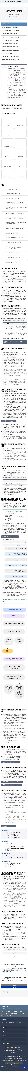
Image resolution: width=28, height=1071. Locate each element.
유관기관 (4, 1039)
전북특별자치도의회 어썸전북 (8, 1022)
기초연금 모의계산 (21, 1022)
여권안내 (16, 1012)
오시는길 (20, 1050)
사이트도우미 (10, 14)
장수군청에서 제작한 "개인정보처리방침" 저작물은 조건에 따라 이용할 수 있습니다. (14, 970)
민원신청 (10, 1012)
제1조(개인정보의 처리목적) (11, 189)
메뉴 (21, 4)
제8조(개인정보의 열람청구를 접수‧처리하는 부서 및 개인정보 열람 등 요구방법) (16, 223)
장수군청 (5, 5)
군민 (4, 1008)
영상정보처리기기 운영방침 (10, 1050)
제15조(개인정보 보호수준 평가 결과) (13, 257)
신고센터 (21, 1013)
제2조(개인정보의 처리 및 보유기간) (13, 193)
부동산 (7, 1013)
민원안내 (4, 1012)
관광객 (17, 1008)
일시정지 (13, 1020)
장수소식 (4, 1015)
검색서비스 (7, 1049)
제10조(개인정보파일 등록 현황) (12, 233)
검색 (26, 4)
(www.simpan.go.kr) (8, 742)
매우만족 (4, 980)
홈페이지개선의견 (16, 1049)
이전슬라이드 (8, 1020)
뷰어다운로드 (18, 1047)
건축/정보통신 (14, 1013)
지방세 (21, 1012)
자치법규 (10, 1015)
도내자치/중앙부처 (7, 1043)
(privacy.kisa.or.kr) (8, 727)
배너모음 (13, 1052)
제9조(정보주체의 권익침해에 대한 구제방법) (14, 228)
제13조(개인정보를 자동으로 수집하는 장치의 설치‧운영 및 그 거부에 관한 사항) (16, 247)
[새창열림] (13, 1065)
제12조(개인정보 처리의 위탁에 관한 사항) (14, 242)
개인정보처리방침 (18, 14)
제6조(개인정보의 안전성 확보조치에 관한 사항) (15, 213)
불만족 (16, 980)
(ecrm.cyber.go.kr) (19, 728)
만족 (8, 980)
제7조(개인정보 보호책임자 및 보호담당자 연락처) (15, 218)
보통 (12, 980)
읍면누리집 (5, 1035)
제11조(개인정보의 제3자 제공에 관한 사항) (14, 237)
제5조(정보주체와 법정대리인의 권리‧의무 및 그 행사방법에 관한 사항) (16, 208)
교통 (3, 1013)
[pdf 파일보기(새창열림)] (14, 1067)
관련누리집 (5, 1027)
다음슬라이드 (10, 1020)
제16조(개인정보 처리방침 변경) (12, 262)
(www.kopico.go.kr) (8, 723)
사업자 (10, 1008)
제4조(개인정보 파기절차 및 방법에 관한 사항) (15, 203)
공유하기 (25, 9)
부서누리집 (5, 1031)
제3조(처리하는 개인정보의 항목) (12, 198)
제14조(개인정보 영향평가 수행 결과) (13, 253)
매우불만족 (22, 980)
